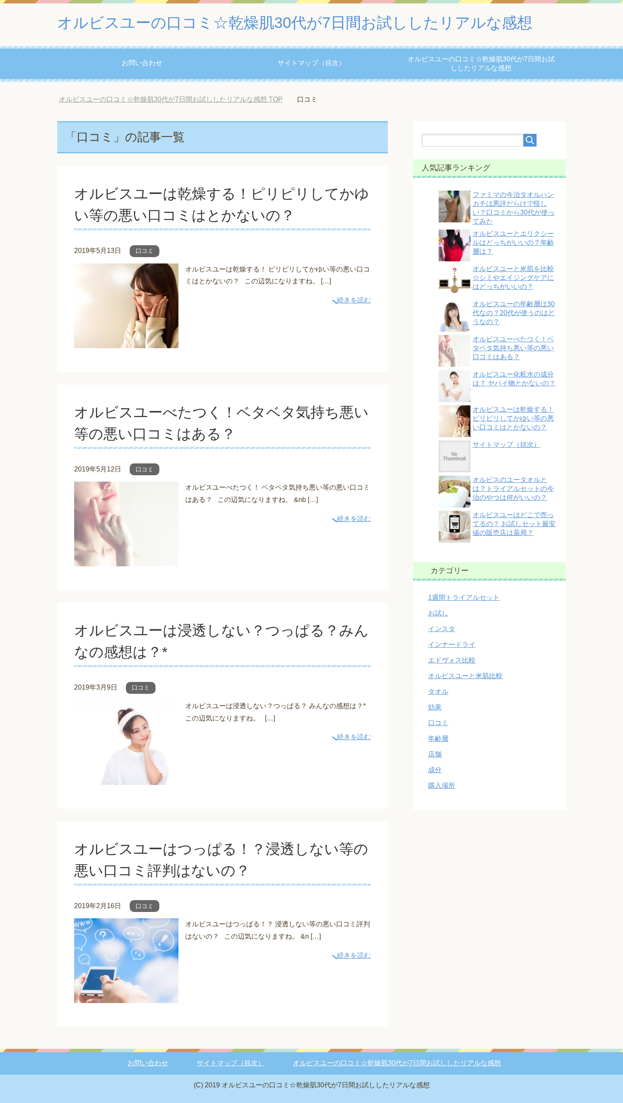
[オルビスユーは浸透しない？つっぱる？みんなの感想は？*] (126, 778)
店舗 (435, 754)
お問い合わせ (142, 63)
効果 (435, 707)
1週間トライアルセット (464, 597)
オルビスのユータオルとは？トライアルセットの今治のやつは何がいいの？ (513, 488)
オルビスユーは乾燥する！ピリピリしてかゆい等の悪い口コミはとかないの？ (513, 418)
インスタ (441, 628)
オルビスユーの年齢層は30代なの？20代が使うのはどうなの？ (514, 312)
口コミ (144, 250)
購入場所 (441, 785)
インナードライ (452, 644)
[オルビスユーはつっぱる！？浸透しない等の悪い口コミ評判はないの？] (126, 996)
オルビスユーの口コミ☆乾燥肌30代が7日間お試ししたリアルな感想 (294, 22)
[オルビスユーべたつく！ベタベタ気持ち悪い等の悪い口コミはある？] (126, 559)
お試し (438, 613)
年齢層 (438, 738)
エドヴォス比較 (452, 660)
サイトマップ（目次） (311, 63)
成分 (435, 769)
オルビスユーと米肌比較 (465, 675)
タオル (438, 691)
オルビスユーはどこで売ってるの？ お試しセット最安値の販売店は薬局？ (514, 523)
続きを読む (354, 300)
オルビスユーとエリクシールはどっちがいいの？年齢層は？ (513, 242)
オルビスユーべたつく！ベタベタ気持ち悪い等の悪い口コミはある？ (513, 347)
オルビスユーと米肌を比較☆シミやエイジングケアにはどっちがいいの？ (513, 277)
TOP (171, 99)
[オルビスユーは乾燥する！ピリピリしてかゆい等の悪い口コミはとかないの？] (126, 341)
